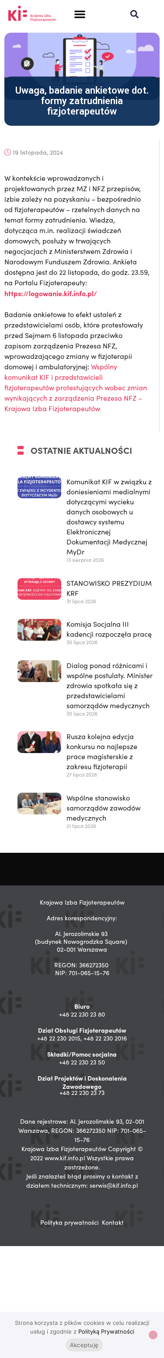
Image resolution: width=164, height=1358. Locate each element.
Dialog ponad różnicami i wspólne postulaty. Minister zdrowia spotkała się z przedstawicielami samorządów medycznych (109, 685)
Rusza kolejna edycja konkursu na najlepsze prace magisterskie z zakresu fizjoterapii (101, 751)
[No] (153, 1335)
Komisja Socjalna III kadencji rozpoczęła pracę (109, 628)
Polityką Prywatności (106, 1331)
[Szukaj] (134, 14)
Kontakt (113, 1222)
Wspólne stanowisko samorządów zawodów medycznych (103, 807)
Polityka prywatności (69, 1222)
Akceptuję (84, 1344)
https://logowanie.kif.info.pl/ (50, 293)
